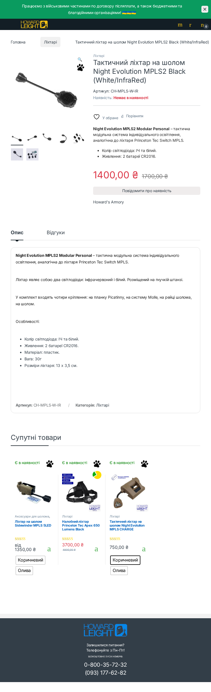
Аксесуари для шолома (32, 516)
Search (181, 24)
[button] (79, 59)
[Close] (204, 9)
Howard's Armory (108, 202)
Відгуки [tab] (56, 232)
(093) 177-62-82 (105, 672)
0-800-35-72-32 (105, 664)
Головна (18, 42)
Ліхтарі (50, 42)
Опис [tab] (17, 232)
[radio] (30, 560)
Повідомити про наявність (146, 190)
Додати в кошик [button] (94, 548)
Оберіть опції (46, 548)
